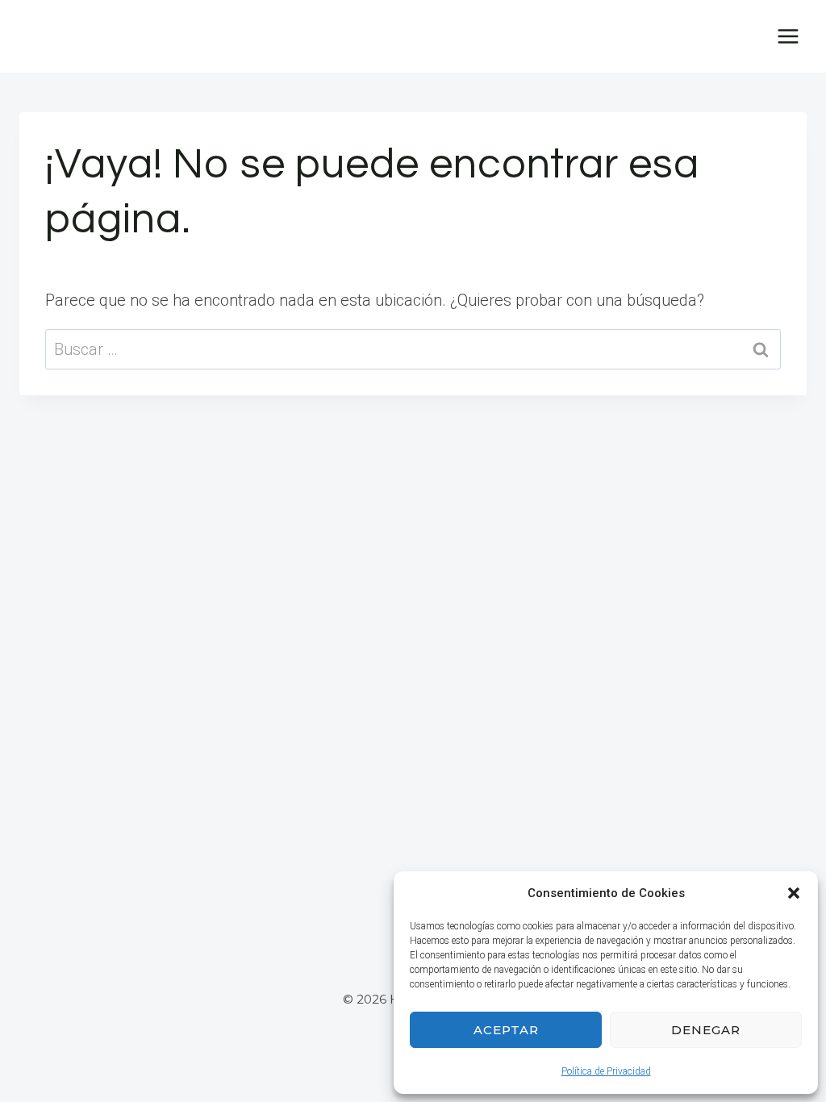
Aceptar (506, 1029)
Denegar (705, 1029)
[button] (794, 893)
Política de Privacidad (606, 1071)
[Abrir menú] (788, 35)
